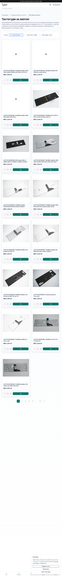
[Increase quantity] (10, 80)
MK (50, 4)
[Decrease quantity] (4, 80)
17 (40, 401)
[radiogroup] (31, 35)
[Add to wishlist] (28, 42)
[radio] (11, 35)
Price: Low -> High (32, 35)
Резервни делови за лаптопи (18, 15)
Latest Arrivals (16, 35)
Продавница (5, 15)
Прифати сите (46, 566)
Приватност (43, 563)
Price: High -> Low (47, 35)
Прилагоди (46, 569)
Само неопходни (46, 571)
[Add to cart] (21, 80)
